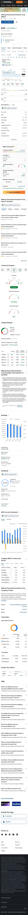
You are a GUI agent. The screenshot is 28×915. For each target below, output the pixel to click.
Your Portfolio (4, 847)
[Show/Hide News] (9, 55)
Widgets (3, 850)
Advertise (17, 845)
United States (23, 612)
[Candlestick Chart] (2, 55)
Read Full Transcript (19, 406)
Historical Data (21, 51)
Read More (4, 600)
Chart (9, 48)
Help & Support (18, 847)
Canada (8, 5)
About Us (17, 842)
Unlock (15, 582)
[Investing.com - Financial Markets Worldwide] (8, 2)
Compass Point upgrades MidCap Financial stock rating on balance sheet (13, 216)
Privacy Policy (4, 902)
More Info (7, 41)
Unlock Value (22, 90)
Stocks (3, 5)
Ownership (13, 51)
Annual (3, 519)
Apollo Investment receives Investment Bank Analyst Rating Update (13, 225)
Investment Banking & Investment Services (18, 605)
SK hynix (4, 671)
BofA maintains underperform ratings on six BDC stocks (13, 244)
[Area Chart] (4, 55)
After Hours (20, 5)
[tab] (8, 270)
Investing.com (8, 228)
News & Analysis (17, 48)
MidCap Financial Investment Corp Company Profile (13, 589)
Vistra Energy (17, 671)
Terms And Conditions (6, 897)
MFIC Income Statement (9, 512)
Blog (2, 842)
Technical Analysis (7, 265)
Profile (8, 51)
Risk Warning (4, 907)
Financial (24, 609)
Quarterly (8, 519)
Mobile (2, 845)
